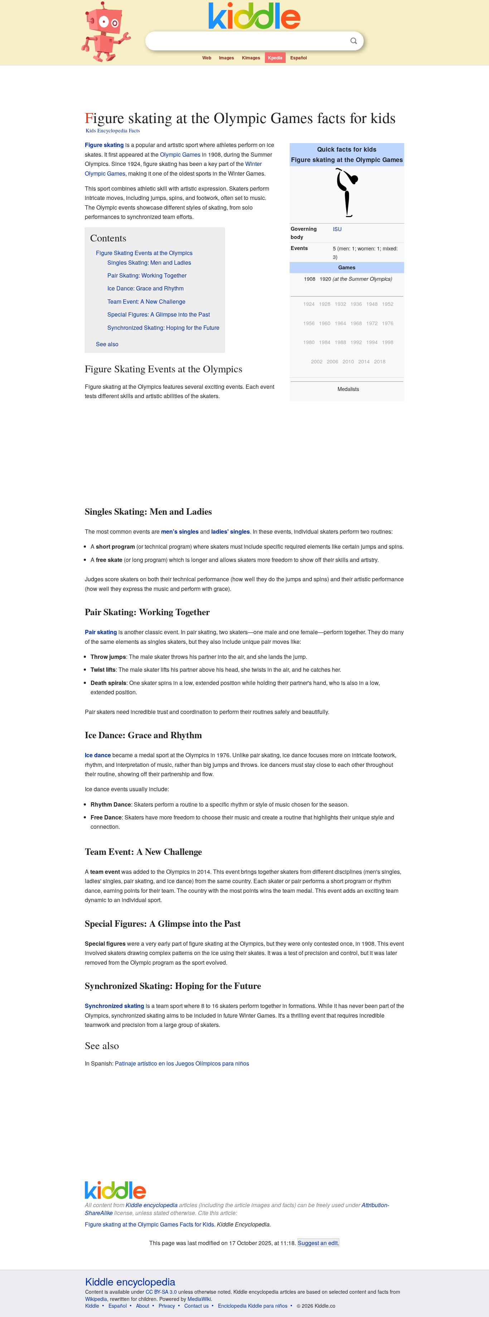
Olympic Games (180, 154)
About (142, 1305)
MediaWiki (199, 1298)
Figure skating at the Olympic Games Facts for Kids (149, 1224)
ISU (337, 228)
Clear (339, 41)
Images (226, 57)
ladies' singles (230, 531)
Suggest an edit (318, 1243)
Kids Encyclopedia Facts (113, 130)
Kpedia (275, 57)
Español (298, 57)
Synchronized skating (114, 1006)
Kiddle (92, 1305)
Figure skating (104, 145)
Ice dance (98, 755)
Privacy (167, 1305)
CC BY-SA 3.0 (161, 1291)
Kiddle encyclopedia (152, 1205)
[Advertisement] (244, 85)
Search (353, 41)
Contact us (196, 1305)
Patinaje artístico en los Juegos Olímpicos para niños (182, 1063)
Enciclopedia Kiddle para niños (252, 1305)
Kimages (251, 57)
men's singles (180, 531)
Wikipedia (96, 1298)
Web (206, 57)
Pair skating (101, 632)
